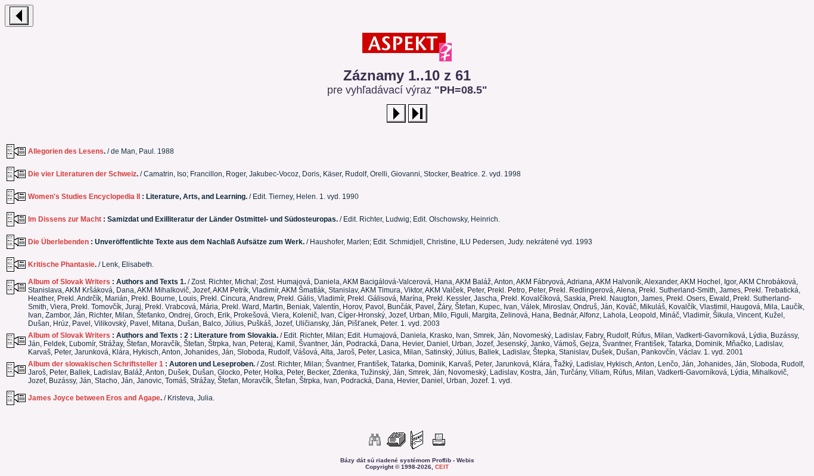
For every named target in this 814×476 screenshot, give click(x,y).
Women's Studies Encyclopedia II (84, 196)
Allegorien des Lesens (66, 151)
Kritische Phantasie (61, 264)
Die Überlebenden (58, 242)
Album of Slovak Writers (69, 282)
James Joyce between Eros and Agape (94, 398)
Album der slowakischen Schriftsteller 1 (95, 364)
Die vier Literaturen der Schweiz (82, 174)
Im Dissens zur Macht (64, 219)
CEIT (442, 466)
